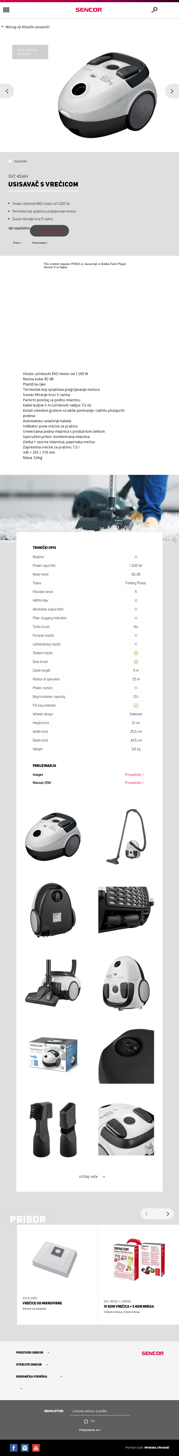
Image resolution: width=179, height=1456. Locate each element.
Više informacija (56, 1309)
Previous (7, 91)
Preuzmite (133, 774)
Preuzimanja (39, 243)
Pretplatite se (89, 1430)
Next (172, 91)
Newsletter (53, 1411)
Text (93, 1420)
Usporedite (20, 161)
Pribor (16, 243)
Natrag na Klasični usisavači (27, 27)
